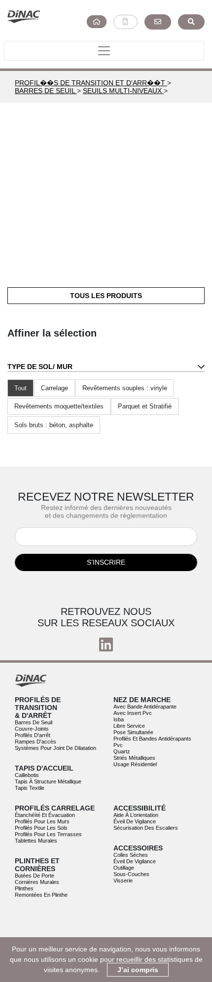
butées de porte (34, 876)
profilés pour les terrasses (48, 834)
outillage (123, 868)
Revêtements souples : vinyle (124, 388)
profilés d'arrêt (32, 735)
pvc (118, 745)
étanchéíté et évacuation (45, 815)
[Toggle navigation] (104, 51)
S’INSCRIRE (106, 562)
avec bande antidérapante (145, 707)
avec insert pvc (132, 713)
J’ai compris (137, 970)
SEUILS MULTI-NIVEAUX (123, 91)
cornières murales (37, 882)
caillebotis (27, 775)
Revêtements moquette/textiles (59, 406)
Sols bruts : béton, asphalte (53, 425)
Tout (20, 388)
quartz (121, 751)
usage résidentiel (135, 764)
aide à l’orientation (135, 815)
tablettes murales (36, 841)
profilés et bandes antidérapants (152, 739)
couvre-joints (32, 729)
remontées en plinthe (41, 895)
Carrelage (54, 388)
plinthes (24, 888)
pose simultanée (133, 732)
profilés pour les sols (41, 828)
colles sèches (130, 855)
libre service (129, 726)
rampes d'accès (35, 742)
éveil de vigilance (134, 821)
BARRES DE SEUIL (46, 91)
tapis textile (29, 788)
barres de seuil (33, 722)
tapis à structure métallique (48, 781)
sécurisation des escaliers (145, 828)
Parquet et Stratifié (145, 406)
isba (118, 719)
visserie (123, 880)
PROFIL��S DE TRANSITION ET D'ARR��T (91, 83)
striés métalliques (134, 758)
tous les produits (106, 296)
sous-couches (131, 874)
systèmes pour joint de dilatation (55, 748)
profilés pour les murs (42, 821)
